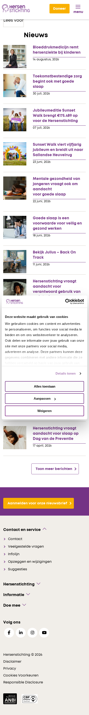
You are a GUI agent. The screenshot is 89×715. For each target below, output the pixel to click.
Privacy (9, 668)
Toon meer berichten (54, 469)
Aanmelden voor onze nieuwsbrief (37, 503)
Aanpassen (42, 398)
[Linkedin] (21, 633)
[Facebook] (9, 633)
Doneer (59, 8)
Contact (15, 539)
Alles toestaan (44, 386)
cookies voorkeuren (20, 675)
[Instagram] (32, 633)
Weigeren (44, 411)
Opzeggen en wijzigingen (30, 561)
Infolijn (13, 554)
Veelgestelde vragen (26, 546)
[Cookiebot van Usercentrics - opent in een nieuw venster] (65, 301)
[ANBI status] (10, 698)
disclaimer (12, 661)
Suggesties (17, 569)
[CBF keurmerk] (30, 698)
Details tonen (66, 373)
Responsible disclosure (23, 682)
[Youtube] (44, 633)
